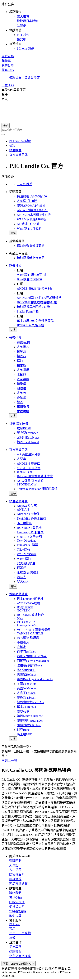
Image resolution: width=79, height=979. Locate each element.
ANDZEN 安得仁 (28, 463)
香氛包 (21, 393)
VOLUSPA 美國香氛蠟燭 (33, 629)
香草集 (21, 459)
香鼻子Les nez (26, 693)
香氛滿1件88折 (27, 201)
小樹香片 (23, 642)
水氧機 (21, 374)
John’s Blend (25, 471)
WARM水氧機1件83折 (31, 219)
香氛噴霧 (23, 379)
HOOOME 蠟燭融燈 (30, 614)
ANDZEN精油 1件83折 (32, 210)
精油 (20, 360)
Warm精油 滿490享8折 (31, 274)
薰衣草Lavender (27, 433)
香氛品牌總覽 (18, 594)
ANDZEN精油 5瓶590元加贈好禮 (39, 297)
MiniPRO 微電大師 (29, 537)
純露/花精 (23, 342)
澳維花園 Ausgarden (30, 720)
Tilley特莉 (23, 549)
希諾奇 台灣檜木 (28, 572)
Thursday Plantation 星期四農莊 (37, 488)
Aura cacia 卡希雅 (28, 514)
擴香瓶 (21, 365)
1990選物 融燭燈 (28, 637)
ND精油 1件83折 (28, 224)
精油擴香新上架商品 (30, 257)
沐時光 (21, 577)
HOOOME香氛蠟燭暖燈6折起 (37, 302)
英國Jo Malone (26, 688)
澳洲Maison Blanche (30, 716)
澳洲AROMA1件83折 (31, 205)
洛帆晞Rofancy (26, 674)
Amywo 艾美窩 (27, 506)
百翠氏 (21, 568)
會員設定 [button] (34, 77)
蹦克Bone (23, 729)
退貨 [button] (24, 77)
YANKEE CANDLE (30, 633)
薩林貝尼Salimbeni (29, 725)
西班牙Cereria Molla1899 (33, 660)
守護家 (21, 647)
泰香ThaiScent (26, 697)
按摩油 (21, 351)
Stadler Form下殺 (28, 311)
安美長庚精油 (26, 563)
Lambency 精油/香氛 (30, 532)
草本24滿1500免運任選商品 (35, 320)
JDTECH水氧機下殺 (30, 325)
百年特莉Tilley (26, 651)
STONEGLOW (26, 484)
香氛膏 (21, 397)
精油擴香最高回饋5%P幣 (33, 307)
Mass (20, 618)
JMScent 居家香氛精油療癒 (35, 476)
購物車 (6, 60)
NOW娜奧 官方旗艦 (30, 480)
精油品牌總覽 (18, 501)
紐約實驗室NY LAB (30, 702)
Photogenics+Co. (27, 625)
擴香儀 (21, 383)
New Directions (26, 540)
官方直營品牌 (18, 449)
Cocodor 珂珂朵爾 (28, 468)
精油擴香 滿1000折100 (32, 196)
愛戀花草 (23, 711)
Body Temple (25, 607)
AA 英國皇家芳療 (28, 454)
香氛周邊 (23, 411)
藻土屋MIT (24, 734)
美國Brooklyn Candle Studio (35, 679)
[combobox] (39, 130)
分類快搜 (15, 337)
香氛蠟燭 (23, 370)
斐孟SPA (23, 581)
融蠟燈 (21, 388)
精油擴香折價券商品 (30, 245)
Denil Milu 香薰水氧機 (31, 518)
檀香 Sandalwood (28, 442)
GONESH (23, 610)
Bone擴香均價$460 (29, 279)
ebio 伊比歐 (24, 523)
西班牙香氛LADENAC (32, 656)
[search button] (3, 134)
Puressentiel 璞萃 (27, 545)
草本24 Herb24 (26, 706)
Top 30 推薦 (24, 184)
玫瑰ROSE (24, 428)
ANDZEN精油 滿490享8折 (34, 288)
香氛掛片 (23, 347)
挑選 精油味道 (18, 423)
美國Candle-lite (26, 683)
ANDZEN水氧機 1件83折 (34, 214)
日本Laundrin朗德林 (30, 598)
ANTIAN (23, 509)
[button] (39, 26)
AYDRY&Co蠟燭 (28, 603)
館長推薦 (15, 265)
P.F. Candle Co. (26, 622)
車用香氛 (23, 406)
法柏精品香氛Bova (29, 665)
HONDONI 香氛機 (29, 527)
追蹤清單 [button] (15, 77)
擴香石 (21, 356)
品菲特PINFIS (26, 670)
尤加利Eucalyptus (28, 437)
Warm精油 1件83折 (29, 228)
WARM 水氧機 (26, 554)
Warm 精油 (24, 558)
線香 (20, 402)
